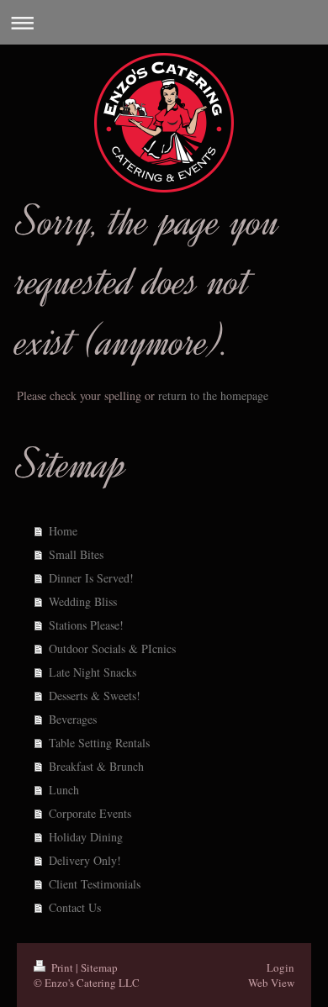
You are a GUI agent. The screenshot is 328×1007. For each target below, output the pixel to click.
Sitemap (99, 967)
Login (280, 967)
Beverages (73, 719)
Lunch (64, 790)
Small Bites (76, 554)
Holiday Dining (86, 837)
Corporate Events (90, 813)
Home (63, 531)
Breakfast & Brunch (96, 766)
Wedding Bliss (83, 601)
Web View (271, 982)
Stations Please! (86, 625)
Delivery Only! (85, 860)
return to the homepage (213, 395)
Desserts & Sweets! (94, 696)
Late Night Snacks (92, 672)
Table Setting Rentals (99, 743)
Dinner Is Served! (91, 578)
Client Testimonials (94, 884)
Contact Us (75, 907)
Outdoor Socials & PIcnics (112, 648)
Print (62, 967)
